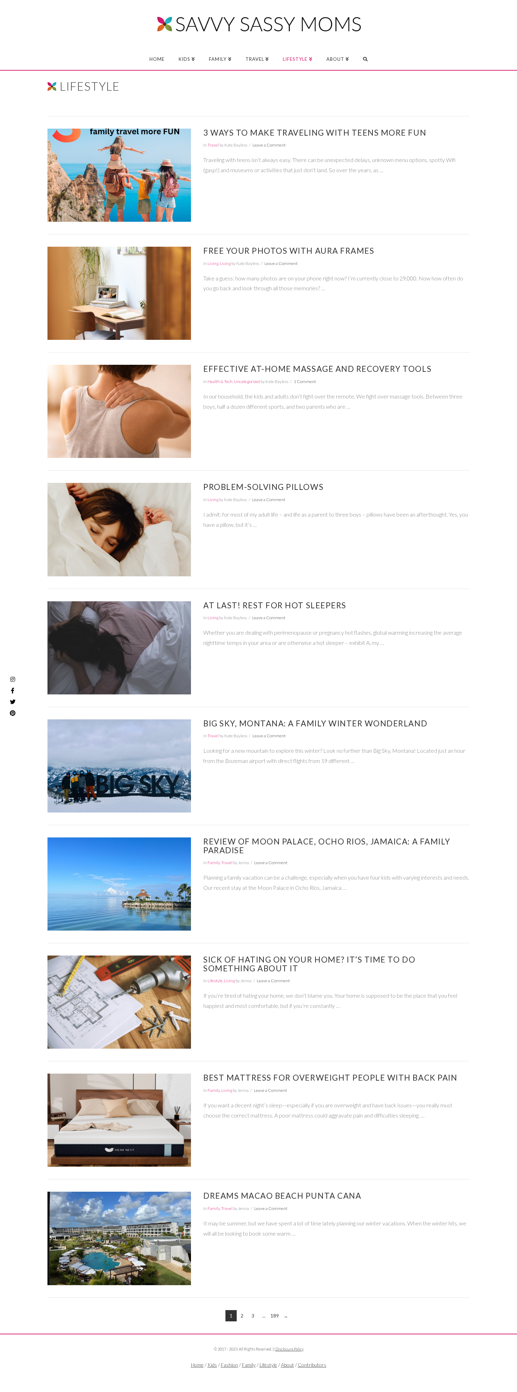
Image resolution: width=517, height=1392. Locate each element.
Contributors (312, 1365)
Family (214, 862)
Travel (213, 145)
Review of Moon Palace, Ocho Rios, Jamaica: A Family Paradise (327, 846)
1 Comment (305, 381)
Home (197, 1365)
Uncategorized (247, 381)
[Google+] (272, 1376)
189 (274, 1316)
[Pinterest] (12, 713)
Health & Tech (220, 381)
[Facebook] (244, 1376)
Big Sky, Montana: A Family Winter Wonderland (315, 723)
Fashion (229, 1365)
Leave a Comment (269, 145)
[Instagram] (12, 679)
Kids (212, 1365)
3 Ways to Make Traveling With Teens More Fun (314, 132)
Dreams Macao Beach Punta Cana (282, 1195)
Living (213, 263)
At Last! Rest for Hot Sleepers (274, 605)
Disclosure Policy (289, 1349)
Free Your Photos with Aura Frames (288, 250)
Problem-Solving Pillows (263, 487)
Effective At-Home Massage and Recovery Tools (317, 369)
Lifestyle (215, 980)
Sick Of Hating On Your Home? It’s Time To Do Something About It (309, 964)
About (287, 1365)
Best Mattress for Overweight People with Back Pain (330, 1077)
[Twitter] (258, 1376)
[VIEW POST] (119, 175)
